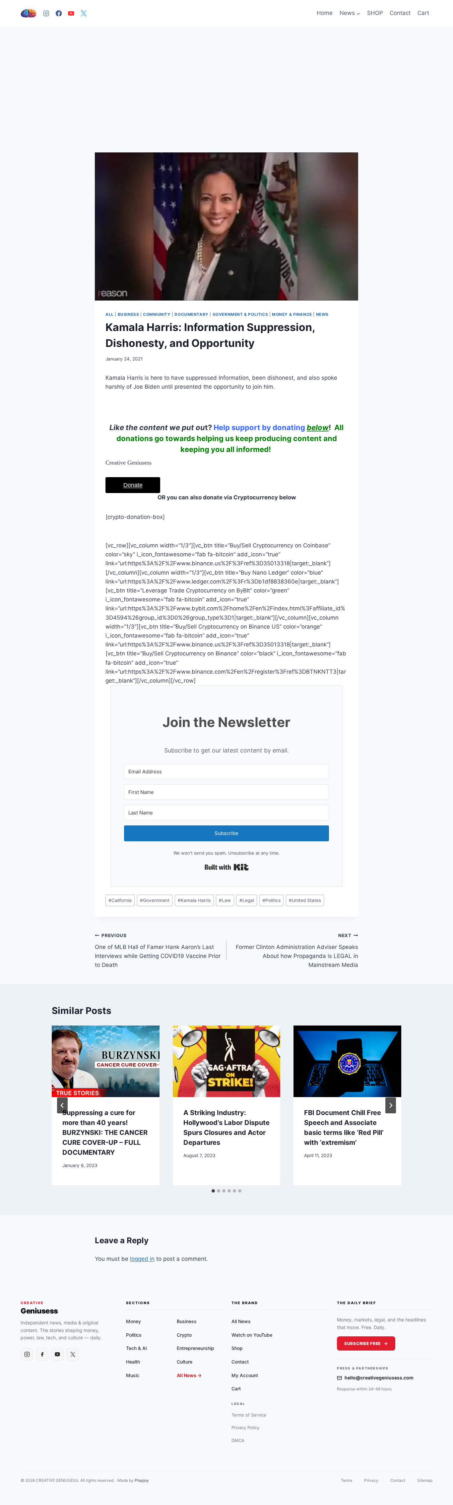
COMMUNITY (156, 314)
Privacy (371, 1480)
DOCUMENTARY (191, 314)
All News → (189, 1375)
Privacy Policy (245, 1427)
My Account (244, 1375)
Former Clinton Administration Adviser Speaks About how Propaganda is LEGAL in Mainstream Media (297, 950)
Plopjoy (142, 1480)
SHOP (375, 13)
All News (241, 1321)
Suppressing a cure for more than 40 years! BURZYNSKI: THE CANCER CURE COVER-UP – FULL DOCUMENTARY (105, 1132)
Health (133, 1362)
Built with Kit (227, 867)
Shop (237, 1348)
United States (305, 900)
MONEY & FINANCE (292, 314)
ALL (109, 314)
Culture (184, 1362)
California (120, 900)
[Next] (390, 1105)
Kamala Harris (194, 900)
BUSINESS (128, 314)
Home (325, 13)
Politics (271, 900)
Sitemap (424, 1480)
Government (154, 900)
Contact (400, 13)
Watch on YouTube (251, 1335)
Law (225, 900)
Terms (346, 1480)
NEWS (322, 314)
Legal (246, 900)
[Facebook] (58, 13)
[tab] (213, 1191)
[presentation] (106, 1061)
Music (132, 1375)
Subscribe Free (362, 1343)
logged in (142, 1258)
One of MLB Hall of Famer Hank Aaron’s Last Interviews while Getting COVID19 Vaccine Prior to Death (158, 950)
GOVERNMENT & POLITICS (240, 314)
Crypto (184, 1335)
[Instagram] (46, 13)
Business (187, 1321)
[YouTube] (71, 13)
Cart (423, 13)
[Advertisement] (226, 76)
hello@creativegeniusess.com (379, 1377)
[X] (83, 13)
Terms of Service (248, 1415)
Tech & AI (136, 1348)
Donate (133, 485)
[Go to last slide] (62, 1105)
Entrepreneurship (195, 1348)
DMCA (237, 1440)
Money (133, 1321)
